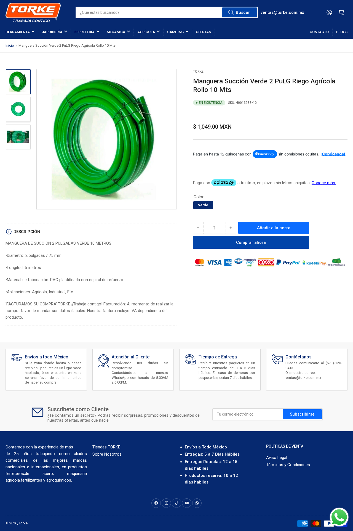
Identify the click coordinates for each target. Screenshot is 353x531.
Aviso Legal (276, 457)
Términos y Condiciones (288, 464)
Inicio (10, 45)
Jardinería (52, 32)
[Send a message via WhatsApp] (339, 517)
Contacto (319, 32)
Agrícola (146, 32)
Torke (23, 523)
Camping (175, 32)
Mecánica (116, 32)
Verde (203, 205)
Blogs (341, 32)
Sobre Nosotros (107, 454)
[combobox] (167, 12)
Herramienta (18, 32)
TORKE (198, 71)
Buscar (243, 12)
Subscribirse (302, 414)
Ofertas (203, 32)
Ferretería (84, 32)
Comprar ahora (251, 242)
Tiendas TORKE (106, 447)
